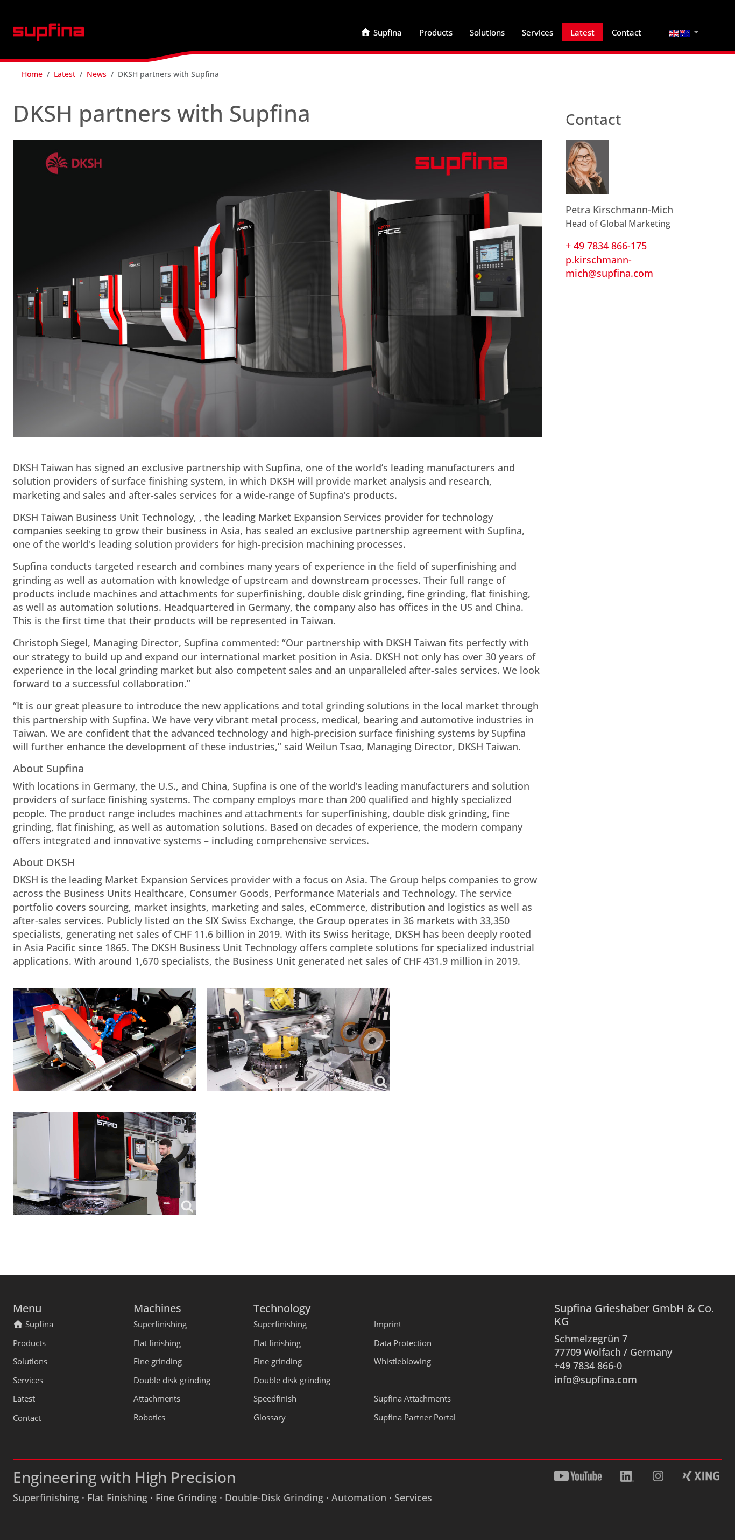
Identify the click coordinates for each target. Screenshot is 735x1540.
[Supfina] (48, 32)
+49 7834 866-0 (588, 1365)
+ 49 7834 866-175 (606, 245)
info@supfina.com (595, 1379)
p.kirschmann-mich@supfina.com (609, 266)
